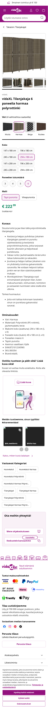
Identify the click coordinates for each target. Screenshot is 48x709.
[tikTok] (20, 626)
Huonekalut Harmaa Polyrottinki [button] (17, 483)
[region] (24, 686)
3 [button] (5, 183)
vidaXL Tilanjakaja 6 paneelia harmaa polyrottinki (17, 103)
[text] (9, 207)
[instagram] (10, 626)
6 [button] (28, 183)
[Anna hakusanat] (42, 17)
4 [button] (12, 183)
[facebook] (4, 626)
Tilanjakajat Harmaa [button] (27, 490)
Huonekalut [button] (9, 469)
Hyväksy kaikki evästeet (24, 692)
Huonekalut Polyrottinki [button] (14, 476)
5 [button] (20, 183)
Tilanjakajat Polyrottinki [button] (14, 498)
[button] (8, 130)
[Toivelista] (37, 10)
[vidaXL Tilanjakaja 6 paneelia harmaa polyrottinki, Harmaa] (24, 55)
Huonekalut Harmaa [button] (27, 469)
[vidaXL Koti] (16, 10)
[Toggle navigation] (5, 10)
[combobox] (24, 17)
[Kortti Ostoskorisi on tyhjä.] (43, 10)
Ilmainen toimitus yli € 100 (24, 2)
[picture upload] (24, 400)
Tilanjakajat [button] (9, 490)
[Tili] (31, 10)
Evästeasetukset (24, 704)
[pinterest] (15, 626)
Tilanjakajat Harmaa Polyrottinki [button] (17, 505)
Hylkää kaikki (24, 698)
